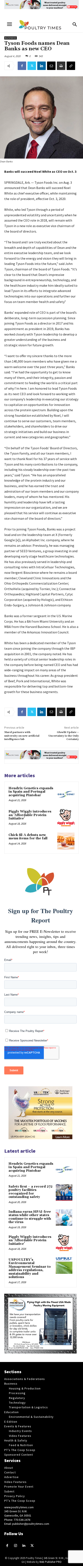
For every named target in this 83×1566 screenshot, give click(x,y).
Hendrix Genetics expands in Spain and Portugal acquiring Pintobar (31, 791)
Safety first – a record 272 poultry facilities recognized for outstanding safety (31, 1192)
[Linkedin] (41, 66)
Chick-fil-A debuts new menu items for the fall (28, 837)
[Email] (51, 66)
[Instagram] (16, 1546)
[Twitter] (31, 66)
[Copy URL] (71, 66)
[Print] (61, 66)
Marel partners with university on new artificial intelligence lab (21, 736)
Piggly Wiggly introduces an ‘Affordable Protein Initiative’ (30, 815)
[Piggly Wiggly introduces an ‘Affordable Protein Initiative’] (65, 817)
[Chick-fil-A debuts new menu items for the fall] (65, 841)
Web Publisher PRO (50, 1562)
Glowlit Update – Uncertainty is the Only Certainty (64, 736)
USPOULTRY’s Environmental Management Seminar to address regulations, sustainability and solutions (30, 1268)
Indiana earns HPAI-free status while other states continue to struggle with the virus (30, 1217)
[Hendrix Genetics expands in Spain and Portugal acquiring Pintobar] (65, 794)
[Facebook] (22, 66)
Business (10, 38)
